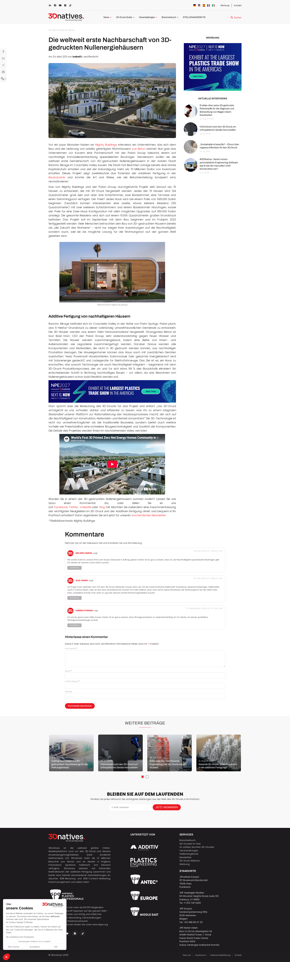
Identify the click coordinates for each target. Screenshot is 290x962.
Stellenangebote (188, 853)
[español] (204, 5)
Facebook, (60, 507)
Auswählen (34, 947)
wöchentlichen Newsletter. (148, 515)
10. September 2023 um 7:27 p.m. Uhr (205, 608)
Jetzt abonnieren (167, 807)
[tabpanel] (71, 753)
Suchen (238, 17)
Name (68, 671)
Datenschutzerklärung (220, 955)
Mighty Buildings (106, 145)
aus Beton (138, 149)
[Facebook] (3, 51)
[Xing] (3, 65)
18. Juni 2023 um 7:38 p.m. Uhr (208, 578)
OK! (56, 947)
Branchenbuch (169, 17)
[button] (6, 956)
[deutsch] (194, 5)
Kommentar (71, 648)
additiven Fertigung (81, 871)
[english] (199, 5)
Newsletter (185, 857)
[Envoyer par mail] (3, 72)
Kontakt (238, 5)
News (106, 17)
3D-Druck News (56, 30)
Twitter (73, 507)
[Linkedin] (3, 58)
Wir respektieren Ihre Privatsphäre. (20, 937)
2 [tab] (147, 776)
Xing (101, 507)
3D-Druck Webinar (189, 860)
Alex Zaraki (82, 580)
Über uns (187, 955)
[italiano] (213, 5)
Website (68, 691)
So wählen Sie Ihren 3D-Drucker (196, 847)
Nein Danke (13, 947)
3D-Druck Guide (124, 17)
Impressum (200, 955)
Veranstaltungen (147, 17)
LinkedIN (85, 507)
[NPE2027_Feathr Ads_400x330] (213, 67)
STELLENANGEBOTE (194, 17)
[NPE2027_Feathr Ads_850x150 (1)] (112, 391)
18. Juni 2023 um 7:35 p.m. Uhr (208, 550)
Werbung (225, 5)
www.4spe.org (100, 924)
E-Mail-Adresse (72, 681)
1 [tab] (142, 776)
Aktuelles (69, 30)
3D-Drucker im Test (190, 843)
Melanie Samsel (84, 553)
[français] (208, 5)
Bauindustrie (56, 177)
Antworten (74, 568)
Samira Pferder (84, 610)
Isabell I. (77, 56)
